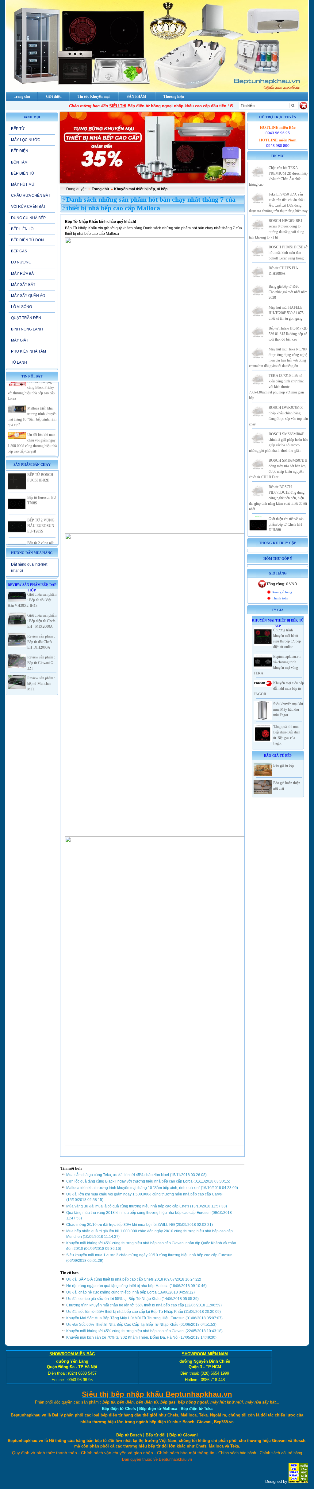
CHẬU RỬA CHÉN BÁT (30, 195)
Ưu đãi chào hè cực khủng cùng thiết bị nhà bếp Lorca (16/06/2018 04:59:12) (130, 1292)
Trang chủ (100, 189)
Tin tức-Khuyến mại (93, 96)
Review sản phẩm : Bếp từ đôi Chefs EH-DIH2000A (41, 642)
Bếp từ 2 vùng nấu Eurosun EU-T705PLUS (40, 537)
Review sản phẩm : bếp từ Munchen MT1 (41, 683)
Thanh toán (280, 598)
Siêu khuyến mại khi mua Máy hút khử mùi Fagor (288, 709)
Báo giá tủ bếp (283, 765)
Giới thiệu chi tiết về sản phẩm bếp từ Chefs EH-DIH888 (286, 524)
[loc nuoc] (152, 147)
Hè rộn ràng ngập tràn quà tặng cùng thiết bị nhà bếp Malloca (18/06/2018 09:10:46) (136, 1286)
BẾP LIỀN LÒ (22, 229)
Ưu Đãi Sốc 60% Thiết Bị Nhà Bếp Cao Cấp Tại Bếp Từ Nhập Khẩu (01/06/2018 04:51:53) (141, 1324)
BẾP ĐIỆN (19, 151)
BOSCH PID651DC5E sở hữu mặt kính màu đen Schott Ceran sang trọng (288, 252)
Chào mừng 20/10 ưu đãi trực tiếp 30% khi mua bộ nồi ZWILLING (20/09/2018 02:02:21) (139, 1224)
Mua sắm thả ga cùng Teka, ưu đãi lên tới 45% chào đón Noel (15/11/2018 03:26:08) (136, 1175)
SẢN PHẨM (136, 96)
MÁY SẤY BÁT (23, 284)
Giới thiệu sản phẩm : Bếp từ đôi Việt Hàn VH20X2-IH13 (32, 600)
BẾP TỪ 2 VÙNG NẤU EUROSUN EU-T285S (41, 514)
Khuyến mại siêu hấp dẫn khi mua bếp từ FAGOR (279, 688)
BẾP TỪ (18, 129)
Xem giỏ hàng (282, 592)
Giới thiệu (54, 96)
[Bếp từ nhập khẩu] (298, 1481)
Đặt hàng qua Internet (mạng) (29, 567)
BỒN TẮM (19, 162)
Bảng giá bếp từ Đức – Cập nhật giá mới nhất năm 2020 (288, 292)
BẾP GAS (19, 251)
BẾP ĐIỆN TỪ (22, 173)
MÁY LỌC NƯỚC (25, 140)
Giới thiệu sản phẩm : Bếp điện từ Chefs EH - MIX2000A (41, 621)
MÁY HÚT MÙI (23, 184)
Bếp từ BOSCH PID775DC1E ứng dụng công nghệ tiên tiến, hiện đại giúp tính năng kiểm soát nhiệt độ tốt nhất (278, 498)
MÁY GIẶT (19, 340)
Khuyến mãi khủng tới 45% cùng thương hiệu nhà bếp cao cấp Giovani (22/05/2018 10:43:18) (144, 1331)
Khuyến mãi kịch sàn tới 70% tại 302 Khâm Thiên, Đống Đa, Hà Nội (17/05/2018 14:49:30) (141, 1337)
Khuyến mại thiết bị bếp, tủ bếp (140, 189)
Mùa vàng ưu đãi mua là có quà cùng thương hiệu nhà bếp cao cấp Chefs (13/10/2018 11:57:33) (146, 1206)
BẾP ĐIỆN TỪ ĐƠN (27, 240)
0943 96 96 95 (278, 133)
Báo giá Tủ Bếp (278, 755)
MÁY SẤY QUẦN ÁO (28, 296)
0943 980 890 (277, 146)
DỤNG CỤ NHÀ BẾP (28, 218)
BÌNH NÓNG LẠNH (27, 329)
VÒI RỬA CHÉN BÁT (28, 206)
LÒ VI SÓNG (21, 307)
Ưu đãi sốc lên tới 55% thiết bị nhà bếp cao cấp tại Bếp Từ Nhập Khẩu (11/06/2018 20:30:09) (143, 1311)
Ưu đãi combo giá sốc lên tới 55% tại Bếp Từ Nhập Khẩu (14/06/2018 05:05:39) (132, 1299)
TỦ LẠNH (19, 362)
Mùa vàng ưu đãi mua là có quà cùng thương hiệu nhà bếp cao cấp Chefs (33, 455)
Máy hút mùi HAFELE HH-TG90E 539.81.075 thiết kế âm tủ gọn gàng (286, 313)
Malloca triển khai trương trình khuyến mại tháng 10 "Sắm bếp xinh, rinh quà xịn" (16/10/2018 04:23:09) (152, 1188)
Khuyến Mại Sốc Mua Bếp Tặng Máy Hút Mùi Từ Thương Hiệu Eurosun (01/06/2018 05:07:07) (144, 1318)
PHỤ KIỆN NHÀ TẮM (28, 351)
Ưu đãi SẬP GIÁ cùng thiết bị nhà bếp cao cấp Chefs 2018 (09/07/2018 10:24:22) (133, 1279)
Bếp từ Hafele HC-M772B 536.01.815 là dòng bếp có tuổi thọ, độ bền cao (288, 334)
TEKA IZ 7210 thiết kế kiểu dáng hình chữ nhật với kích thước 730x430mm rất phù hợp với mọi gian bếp (276, 386)
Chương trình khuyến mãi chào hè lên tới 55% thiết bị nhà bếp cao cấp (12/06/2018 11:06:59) (144, 1305)
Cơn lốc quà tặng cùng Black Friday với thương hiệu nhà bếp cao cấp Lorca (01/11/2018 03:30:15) (148, 1181)
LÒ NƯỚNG (21, 262)
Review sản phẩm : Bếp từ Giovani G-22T (41, 662)
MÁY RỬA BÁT (23, 273)
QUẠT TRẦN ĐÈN (26, 318)
